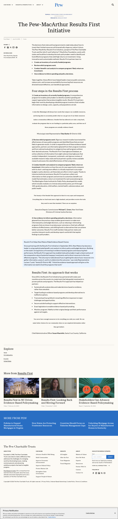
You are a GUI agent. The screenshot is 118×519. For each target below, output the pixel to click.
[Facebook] (93, 473)
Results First (25, 373)
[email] (13, 47)
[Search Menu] (112, 4)
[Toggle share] (108, 42)
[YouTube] (104, 473)
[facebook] (5, 47)
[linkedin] (8, 47)
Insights (63, 451)
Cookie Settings (90, 513)
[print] (16, 47)
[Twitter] (102, 473)
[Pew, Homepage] (59, 5)
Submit (110, 457)
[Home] (19, 446)
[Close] (115, 513)
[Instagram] (96, 473)
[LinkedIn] (99, 473)
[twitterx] (10, 47)
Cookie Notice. (52, 517)
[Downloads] (113, 42)
